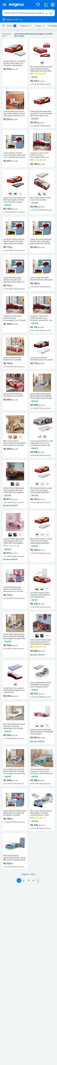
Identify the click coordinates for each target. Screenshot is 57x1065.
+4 (47, 589)
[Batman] (42, 589)
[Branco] (45, 194)
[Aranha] (10, 194)
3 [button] (28, 880)
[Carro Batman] (13, 484)
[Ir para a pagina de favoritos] (37, 4)
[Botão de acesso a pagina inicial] (20, 4)
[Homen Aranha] (39, 437)
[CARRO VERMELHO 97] (15, 684)
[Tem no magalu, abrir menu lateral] (4, 4)
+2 (20, 194)
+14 (20, 437)
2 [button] (23, 880)
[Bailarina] (10, 437)
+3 (20, 535)
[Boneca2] (15, 437)
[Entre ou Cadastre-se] (52, 4)
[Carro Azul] (37, 484)
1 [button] (18, 880)
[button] (46, 13)
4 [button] (33, 880)
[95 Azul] (37, 589)
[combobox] (28, 13)
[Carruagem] (42, 484)
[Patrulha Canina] (45, 437)
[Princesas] (18, 484)
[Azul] (42, 63)
